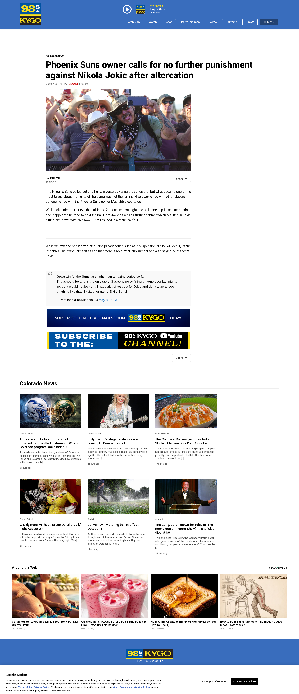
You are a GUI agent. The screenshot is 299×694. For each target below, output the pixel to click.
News (169, 22)
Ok (295, 669)
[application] (118, 130)
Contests (231, 22)
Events (212, 22)
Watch (153, 22)
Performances (190, 22)
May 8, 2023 (108, 300)
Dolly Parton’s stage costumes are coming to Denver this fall (113, 441)
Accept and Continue (244, 681)
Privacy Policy (41, 687)
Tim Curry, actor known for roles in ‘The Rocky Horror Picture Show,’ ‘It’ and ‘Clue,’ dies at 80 (185, 528)
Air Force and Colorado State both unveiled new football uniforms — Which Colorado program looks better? (49, 443)
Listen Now (133, 22)
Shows (250, 22)
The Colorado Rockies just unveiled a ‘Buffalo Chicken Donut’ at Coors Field (182, 441)
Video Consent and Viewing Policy (131, 687)
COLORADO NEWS (55, 56)
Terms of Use (25, 687)
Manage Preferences (214, 681)
